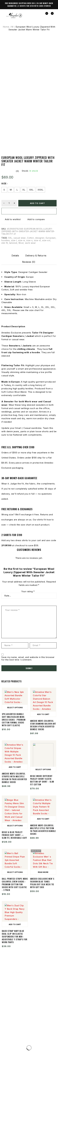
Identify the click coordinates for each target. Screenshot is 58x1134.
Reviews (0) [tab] (28, 261)
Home (6, 26)
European (51, 238)
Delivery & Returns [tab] (35, 255)
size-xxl (46, 240)
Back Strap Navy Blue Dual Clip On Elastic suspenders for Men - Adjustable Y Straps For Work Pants (14, 936)
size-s (29, 240)
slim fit (4, 243)
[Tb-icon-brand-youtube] (31, 1122)
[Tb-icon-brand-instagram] (26, 1122)
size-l (14, 240)
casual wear (20, 238)
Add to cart (37, 203)
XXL (31, 189)
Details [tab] (15, 255)
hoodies (5, 240)
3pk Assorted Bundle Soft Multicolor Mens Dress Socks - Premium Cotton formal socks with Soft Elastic (13, 719)
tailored (13, 243)
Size (3, 183)
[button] (43, 714)
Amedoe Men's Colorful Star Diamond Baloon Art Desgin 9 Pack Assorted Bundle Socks (43, 725)
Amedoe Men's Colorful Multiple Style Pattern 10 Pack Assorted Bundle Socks (43, 829)
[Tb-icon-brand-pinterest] (36, 1122)
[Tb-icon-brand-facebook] (21, 1122)
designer (39, 238)
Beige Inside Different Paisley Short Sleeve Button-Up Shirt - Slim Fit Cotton (42, 780)
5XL (10, 238)
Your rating (28, 591)
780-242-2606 (41, 1043)
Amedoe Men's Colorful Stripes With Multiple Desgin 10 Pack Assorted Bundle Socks (14, 778)
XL (23, 189)
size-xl (37, 240)
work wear (30, 243)
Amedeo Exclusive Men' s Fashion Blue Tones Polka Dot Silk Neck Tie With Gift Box (42, 883)
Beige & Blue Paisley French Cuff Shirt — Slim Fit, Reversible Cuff (14, 834)
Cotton (30, 238)
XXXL (41, 189)
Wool (21, 243)
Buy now (29, 211)
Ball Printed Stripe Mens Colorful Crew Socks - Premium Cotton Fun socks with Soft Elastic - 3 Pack (15, 884)
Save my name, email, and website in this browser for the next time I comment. (27, 658)
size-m (21, 240)
